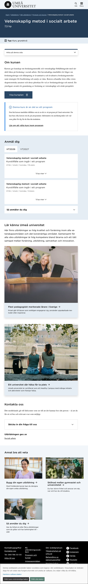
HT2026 (11, 149)
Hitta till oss (9, 558)
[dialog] (44, 574)
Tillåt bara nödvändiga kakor (16, 579)
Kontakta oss (10, 551)
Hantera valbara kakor (12, 574)
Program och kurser (39, 15)
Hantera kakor (52, 563)
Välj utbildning (25, 15)
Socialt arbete (10, 438)
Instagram (74, 552)
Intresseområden (32, 561)
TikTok (72, 556)
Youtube (73, 559)
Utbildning (14, 15)
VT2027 (24, 149)
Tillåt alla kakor (37, 579)
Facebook (74, 548)
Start (7, 15)
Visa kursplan (16, 95)
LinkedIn (73, 563)
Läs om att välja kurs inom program (26, 125)
